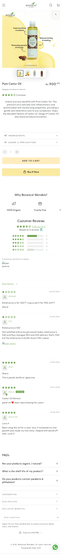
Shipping (5, 89)
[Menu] (3, 5)
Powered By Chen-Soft (31, 548)
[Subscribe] (58, 517)
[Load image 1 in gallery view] (20, 73)
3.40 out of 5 (38, 226)
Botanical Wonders (26, 544)
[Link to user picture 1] (9, 349)
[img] (9, 292)
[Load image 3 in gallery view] (34, 73)
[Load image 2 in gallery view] (27, 73)
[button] (51, 5)
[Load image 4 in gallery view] (42, 73)
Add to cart (31, 160)
